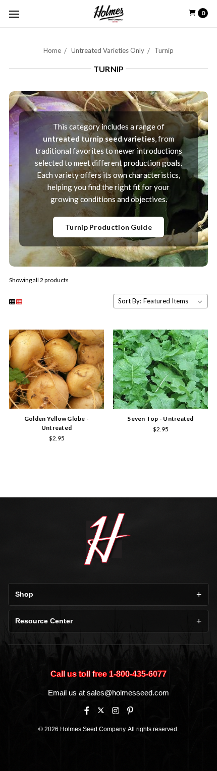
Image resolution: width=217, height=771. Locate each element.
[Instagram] (115, 710)
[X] (100, 710)
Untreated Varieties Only (107, 50)
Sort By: (129, 301)
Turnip (164, 50)
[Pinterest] (130, 710)
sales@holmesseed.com (128, 692)
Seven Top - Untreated (160, 418)
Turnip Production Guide (108, 227)
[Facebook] (86, 710)
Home (52, 50)
